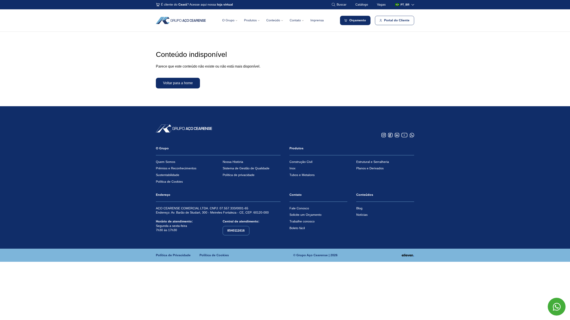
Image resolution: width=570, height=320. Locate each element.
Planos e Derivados (370, 168)
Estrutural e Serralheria (372, 162)
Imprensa (317, 20)
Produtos (250, 20)
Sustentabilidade (167, 175)
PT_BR (405, 4)
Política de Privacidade (173, 255)
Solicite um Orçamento (305, 214)
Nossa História (233, 162)
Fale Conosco (299, 208)
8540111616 (236, 230)
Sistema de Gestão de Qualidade (246, 168)
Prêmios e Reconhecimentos (176, 168)
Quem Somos (165, 162)
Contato (295, 20)
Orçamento (357, 20)
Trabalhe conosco (302, 221)
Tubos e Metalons (302, 175)
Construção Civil (300, 162)
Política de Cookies (169, 181)
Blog (359, 208)
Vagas (381, 4)
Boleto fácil (297, 228)
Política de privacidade (238, 175)
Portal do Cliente (396, 20)
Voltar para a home (178, 83)
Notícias (362, 214)
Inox (292, 168)
